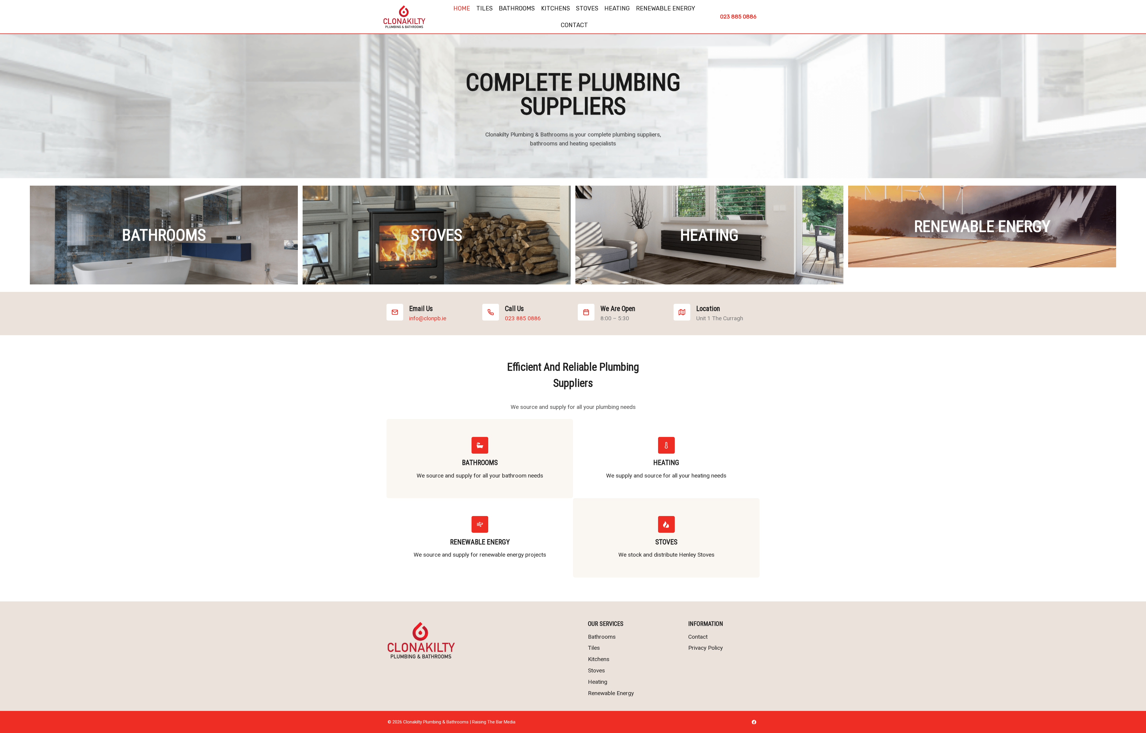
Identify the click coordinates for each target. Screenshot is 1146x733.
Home (461, 8)
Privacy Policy (705, 647)
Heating (617, 8)
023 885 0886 (738, 16)
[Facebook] (753, 721)
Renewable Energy (665, 8)
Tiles (484, 8)
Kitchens (555, 8)
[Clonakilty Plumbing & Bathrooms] (404, 16)
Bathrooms (517, 8)
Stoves (587, 8)
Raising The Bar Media (493, 722)
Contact (574, 25)
